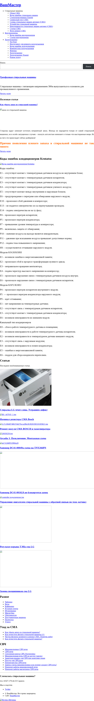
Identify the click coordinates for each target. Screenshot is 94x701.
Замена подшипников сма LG (15, 591)
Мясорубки (9, 613)
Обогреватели (11, 615)
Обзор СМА (15, 13)
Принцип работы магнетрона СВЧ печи (21, 669)
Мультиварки (10, 611)
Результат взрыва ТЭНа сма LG (17, 546)
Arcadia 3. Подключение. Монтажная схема (23, 438)
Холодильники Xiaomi (19, 55)
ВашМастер (10, 5)
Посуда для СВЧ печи (14, 660)
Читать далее (5, 93)
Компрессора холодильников (22, 48)
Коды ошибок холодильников (22, 46)
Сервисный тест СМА (19, 20)
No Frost (13, 42)
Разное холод (15, 57)
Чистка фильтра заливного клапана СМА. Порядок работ (29, 637)
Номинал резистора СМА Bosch (17, 419)
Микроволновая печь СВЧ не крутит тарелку (24, 656)
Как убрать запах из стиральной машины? (19, 105)
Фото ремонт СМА (18, 31)
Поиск (2, 63)
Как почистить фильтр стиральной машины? (23, 639)
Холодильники (11, 40)
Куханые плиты (11, 609)
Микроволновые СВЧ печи (16, 649)
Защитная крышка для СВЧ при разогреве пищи (25, 658)
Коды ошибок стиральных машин (24, 15)
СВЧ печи (9, 652)
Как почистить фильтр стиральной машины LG (25, 634)
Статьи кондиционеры (19, 37)
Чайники (8, 602)
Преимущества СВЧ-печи (15, 663)
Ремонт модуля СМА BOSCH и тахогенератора (25, 429)
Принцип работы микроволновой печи (21, 667)
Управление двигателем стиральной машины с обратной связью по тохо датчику (43, 502)
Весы (7, 604)
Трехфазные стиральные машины (18, 77)
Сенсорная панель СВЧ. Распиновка (20, 654)
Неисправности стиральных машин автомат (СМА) (31, 26)
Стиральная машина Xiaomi (21, 17)
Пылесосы (9, 620)
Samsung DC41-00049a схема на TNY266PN (23, 447)
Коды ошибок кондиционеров (22, 35)
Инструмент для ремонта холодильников (27, 44)
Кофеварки (9, 606)
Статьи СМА (15, 29)
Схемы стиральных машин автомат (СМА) (28, 22)
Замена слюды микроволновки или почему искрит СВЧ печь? (31, 665)
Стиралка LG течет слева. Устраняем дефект (23, 410)
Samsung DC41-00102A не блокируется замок (24, 492)
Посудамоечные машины (15, 617)
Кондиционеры (11, 33)
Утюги (8, 622)
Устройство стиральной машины (23, 24)
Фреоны (13, 51)
